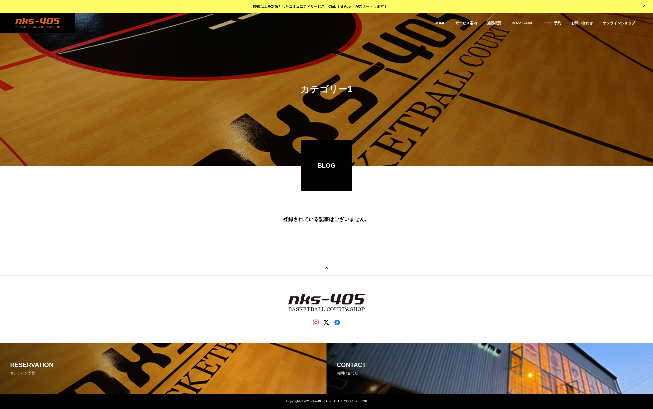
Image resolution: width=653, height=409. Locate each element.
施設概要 (494, 23)
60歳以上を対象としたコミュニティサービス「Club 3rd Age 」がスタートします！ (320, 6)
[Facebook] (337, 322)
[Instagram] (316, 322)
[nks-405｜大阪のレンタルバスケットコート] (37, 23)
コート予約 (552, 23)
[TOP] (326, 267)
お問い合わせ (582, 23)
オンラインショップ (619, 23)
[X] (326, 322)
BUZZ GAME (522, 23)
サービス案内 (466, 23)
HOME (440, 23)
